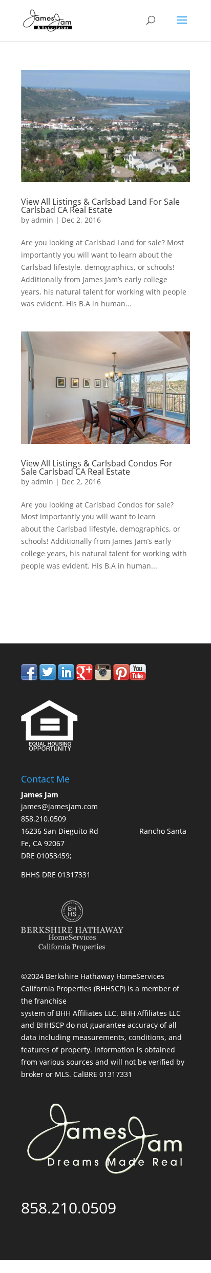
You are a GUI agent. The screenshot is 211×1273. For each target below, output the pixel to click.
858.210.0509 (68, 600)
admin (42, 220)
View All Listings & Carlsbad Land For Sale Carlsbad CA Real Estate (100, 206)
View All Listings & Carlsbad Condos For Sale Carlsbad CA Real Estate (97, 467)
